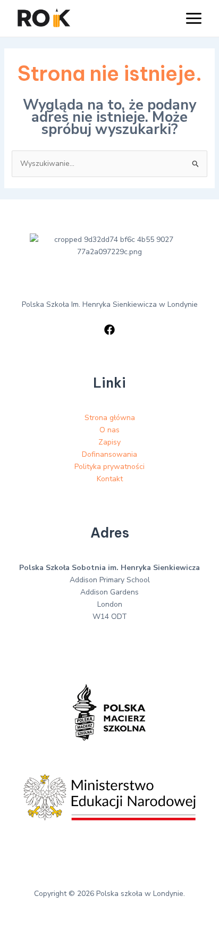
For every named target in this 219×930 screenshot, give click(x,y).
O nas (109, 430)
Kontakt (110, 479)
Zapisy (109, 442)
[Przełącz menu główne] (193, 18)
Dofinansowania (109, 454)
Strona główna (110, 418)
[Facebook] (109, 329)
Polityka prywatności (109, 467)
